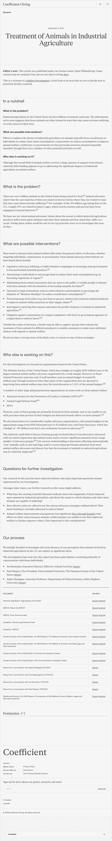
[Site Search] (100, 4)
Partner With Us (9, 770)
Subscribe (102, 789)
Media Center (8, 767)
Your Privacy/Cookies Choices (35, 773)
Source (95, 601)
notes (76, 566)
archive (102, 601)
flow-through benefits (84, 514)
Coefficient (25, 752)
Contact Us (7, 774)
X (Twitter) (7, 800)
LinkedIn (6, 803)
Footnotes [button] (11, 713)
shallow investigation (37, 80)
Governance (28, 770)
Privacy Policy (29, 766)
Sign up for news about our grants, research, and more (32, 782)
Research (7, 12)
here (66, 74)
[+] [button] (23, 713)
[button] (84, 196)
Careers (6, 763)
